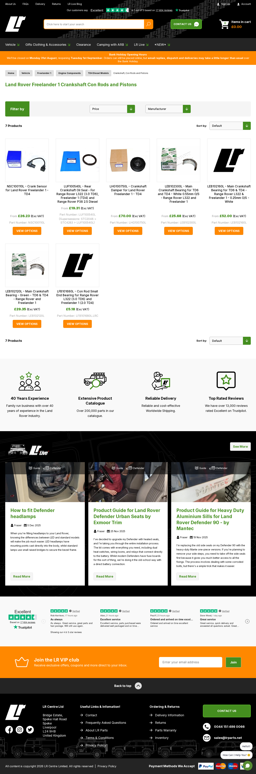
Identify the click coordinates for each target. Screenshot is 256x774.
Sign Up (225, 3)
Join (233, 662)
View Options (27, 231)
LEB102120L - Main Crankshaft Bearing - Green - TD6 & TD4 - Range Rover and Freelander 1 (27, 297)
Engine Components (70, 73)
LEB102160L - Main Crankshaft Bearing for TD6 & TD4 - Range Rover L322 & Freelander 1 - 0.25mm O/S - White (229, 194)
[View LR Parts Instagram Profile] (20, 729)
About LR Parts (97, 730)
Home (11, 73)
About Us (10, 3)
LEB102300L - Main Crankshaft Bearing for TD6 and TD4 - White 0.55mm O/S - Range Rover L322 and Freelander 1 (178, 194)
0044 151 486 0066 (229, 726)
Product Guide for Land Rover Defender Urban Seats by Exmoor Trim (127, 516)
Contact (91, 715)
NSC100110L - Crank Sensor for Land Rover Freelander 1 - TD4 (27, 190)
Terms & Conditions (100, 738)
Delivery (40, 3)
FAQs (26, 3)
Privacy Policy (96, 745)
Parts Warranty (165, 730)
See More (240, 446)
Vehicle (26, 73)
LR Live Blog (75, 3)
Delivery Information (169, 715)
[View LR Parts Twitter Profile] (30, 729)
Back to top (122, 686)
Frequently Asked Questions (106, 722)
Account (246, 3)
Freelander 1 (44, 73)
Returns (56, 3)
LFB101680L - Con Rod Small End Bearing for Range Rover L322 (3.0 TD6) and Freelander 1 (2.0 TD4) (77, 297)
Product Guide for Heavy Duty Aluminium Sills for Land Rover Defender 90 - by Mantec (210, 519)
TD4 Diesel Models (98, 73)
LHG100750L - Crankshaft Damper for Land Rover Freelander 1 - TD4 (128, 190)
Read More (21, 576)
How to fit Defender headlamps (32, 513)
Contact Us (182, 24)
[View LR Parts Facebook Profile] (9, 729)
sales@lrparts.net (228, 738)
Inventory (162, 738)
